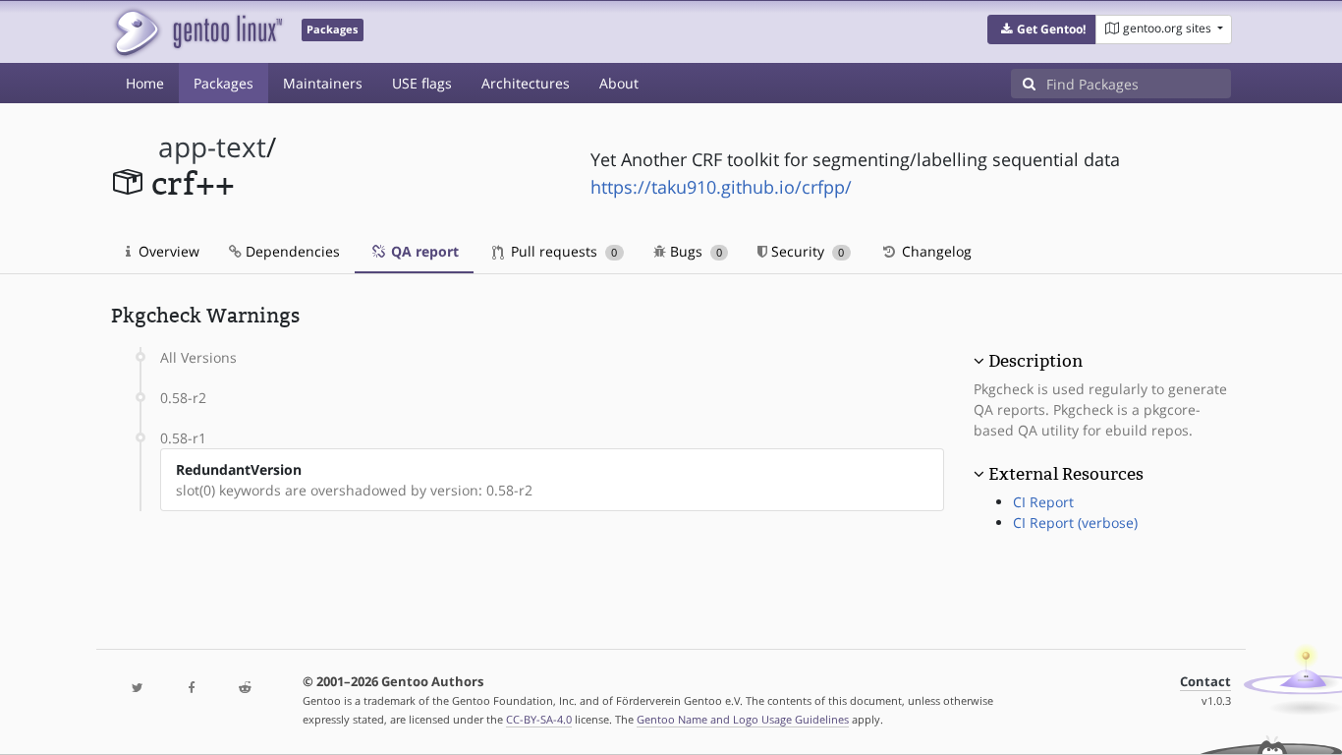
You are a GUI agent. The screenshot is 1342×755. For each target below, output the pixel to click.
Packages (223, 83)
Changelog (935, 251)
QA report (423, 251)
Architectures (525, 83)
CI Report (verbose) (1075, 522)
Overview (167, 251)
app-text (212, 147)
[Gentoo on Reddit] (244, 688)
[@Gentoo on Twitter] (137, 688)
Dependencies (291, 251)
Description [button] (1035, 361)
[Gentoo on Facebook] (190, 688)
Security (805, 251)
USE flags (422, 83)
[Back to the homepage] (197, 32)
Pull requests (562, 251)
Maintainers (323, 83)
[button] (1041, 29)
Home (145, 83)
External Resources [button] (1066, 474)
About (619, 83)
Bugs (694, 251)
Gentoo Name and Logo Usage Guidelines (743, 719)
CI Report (1043, 502)
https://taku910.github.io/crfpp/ (721, 187)
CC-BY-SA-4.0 (539, 719)
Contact (1205, 681)
